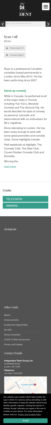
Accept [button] (25, 421)
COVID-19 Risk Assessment (17, 339)
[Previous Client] (2, 24)
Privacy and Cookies (13, 344)
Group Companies (12, 334)
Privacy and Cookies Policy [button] (29, 414)
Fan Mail (8, 329)
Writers (8, 23)
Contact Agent (16, 54)
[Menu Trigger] (46, 6)
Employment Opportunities (16, 324)
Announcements (11, 319)
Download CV (16, 48)
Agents (7, 315)
